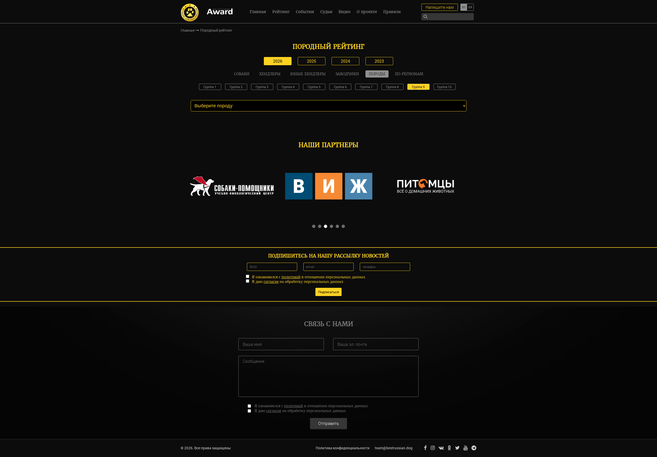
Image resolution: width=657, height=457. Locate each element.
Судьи (326, 11)
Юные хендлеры (308, 74)
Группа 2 (236, 87)
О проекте (367, 11)
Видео (345, 11)
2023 (379, 61)
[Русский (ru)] (463, 7)
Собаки (241, 74)
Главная (258, 11)
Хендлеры (270, 74)
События (305, 11)
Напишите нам (440, 7)
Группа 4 (288, 87)
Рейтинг (281, 11)
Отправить (328, 423)
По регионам (409, 74)
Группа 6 (340, 87)
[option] (231, 186)
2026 (277, 61)
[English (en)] (470, 7)
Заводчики (347, 74)
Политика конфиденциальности (343, 447)
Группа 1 (210, 87)
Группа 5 (314, 87)
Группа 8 (392, 87)
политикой (291, 277)
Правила (392, 11)
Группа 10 (444, 87)
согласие (271, 281)
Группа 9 (418, 87)
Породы (377, 74)
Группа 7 (366, 87)
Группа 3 (262, 87)
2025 (311, 61)
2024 (345, 61)
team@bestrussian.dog (393, 447)
